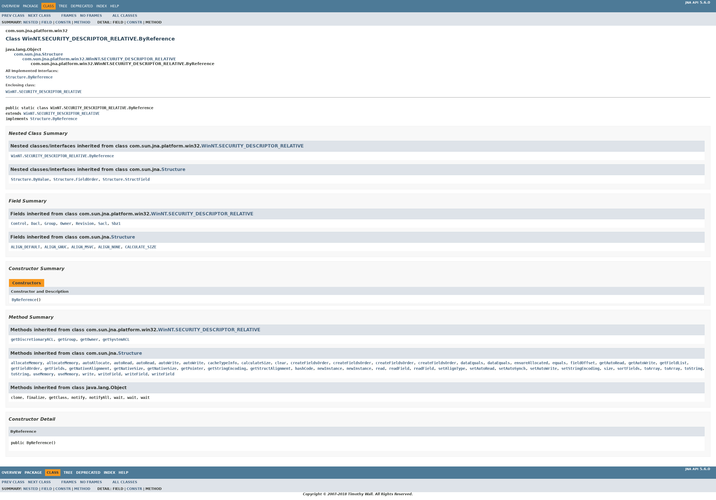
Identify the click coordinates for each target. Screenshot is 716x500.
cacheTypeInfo (222, 363)
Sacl (102, 223)
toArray (652, 368)
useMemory (43, 374)
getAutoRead (611, 363)
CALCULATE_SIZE (140, 247)
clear (280, 363)
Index (101, 6)
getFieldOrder (25, 368)
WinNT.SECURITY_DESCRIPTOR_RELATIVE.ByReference (62, 156)
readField (399, 368)
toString (693, 368)
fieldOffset (582, 363)
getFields (54, 368)
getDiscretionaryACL (32, 339)
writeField (109, 374)
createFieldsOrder (310, 363)
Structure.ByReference (29, 77)
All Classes (124, 16)
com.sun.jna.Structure (38, 54)
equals (559, 363)
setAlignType (451, 368)
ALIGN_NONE (109, 247)
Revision (85, 223)
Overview (11, 6)
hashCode (304, 368)
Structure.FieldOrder (75, 179)
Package (30, 6)
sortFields (628, 368)
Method (82, 22)
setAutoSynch (512, 368)
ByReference (24, 299)
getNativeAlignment (89, 368)
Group (50, 223)
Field (46, 22)
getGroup (67, 339)
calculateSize (255, 363)
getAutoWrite (641, 363)
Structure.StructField (126, 179)
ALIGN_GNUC (55, 247)
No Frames (91, 16)
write (88, 374)
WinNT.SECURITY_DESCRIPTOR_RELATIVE (44, 91)
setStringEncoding (580, 368)
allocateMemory (26, 363)
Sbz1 (116, 223)
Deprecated (82, 6)
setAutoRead (482, 368)
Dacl (35, 223)
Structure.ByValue (30, 179)
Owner (65, 223)
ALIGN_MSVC (82, 247)
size (608, 368)
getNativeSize (128, 368)
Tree (63, 6)
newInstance (329, 368)
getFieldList (673, 363)
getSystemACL (116, 339)
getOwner (89, 339)
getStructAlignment (270, 368)
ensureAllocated (531, 363)
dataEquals (472, 363)
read (380, 368)
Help (114, 6)
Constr (63, 22)
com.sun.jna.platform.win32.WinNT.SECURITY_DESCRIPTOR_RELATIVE (99, 59)
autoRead (123, 363)
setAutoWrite (543, 368)
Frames (69, 16)
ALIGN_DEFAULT (25, 247)
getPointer (192, 368)
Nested (30, 22)
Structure (173, 169)
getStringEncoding (227, 368)
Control (19, 223)
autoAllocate (96, 363)
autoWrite (169, 363)
